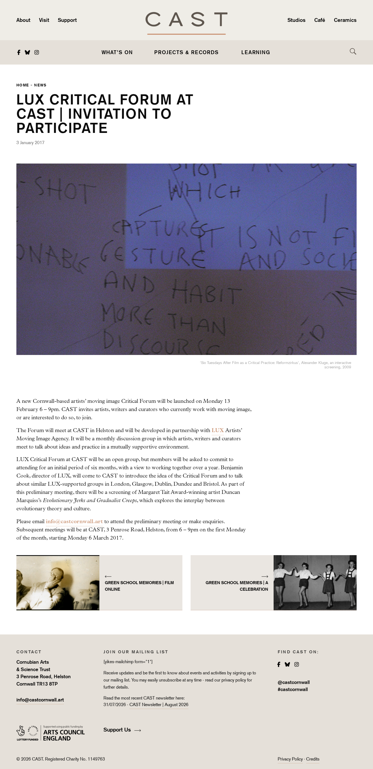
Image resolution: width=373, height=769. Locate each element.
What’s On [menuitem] (117, 52)
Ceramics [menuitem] (345, 20)
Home (22, 85)
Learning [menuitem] (255, 52)
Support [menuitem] (67, 20)
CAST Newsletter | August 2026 (158, 704)
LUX (218, 430)
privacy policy (233, 680)
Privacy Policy (290, 759)
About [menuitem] (23, 20)
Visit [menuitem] (44, 20)
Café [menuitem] (319, 20)
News (40, 85)
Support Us (117, 729)
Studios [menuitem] (297, 20)
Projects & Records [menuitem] (186, 52)
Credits (312, 759)
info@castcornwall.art (74, 521)
